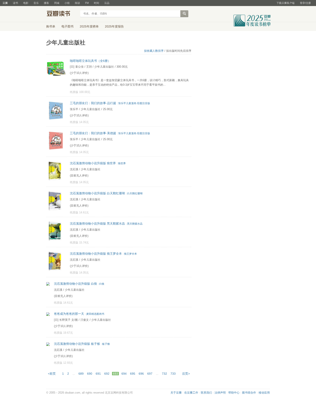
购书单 (50, 26)
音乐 (36, 3)
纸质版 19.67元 (63, 332)
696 (141, 373)
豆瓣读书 (61, 14)
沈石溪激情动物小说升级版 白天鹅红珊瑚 (106, 193)
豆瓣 (5, 3)
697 (149, 373)
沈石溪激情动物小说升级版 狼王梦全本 (103, 253)
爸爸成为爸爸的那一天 (79, 313)
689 (81, 373)
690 (89, 373)
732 (164, 373)
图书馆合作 (249, 392)
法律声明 (220, 392)
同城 (56, 3)
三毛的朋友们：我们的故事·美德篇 (110, 133)
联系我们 (206, 392)
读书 (15, 3)
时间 (96, 3)
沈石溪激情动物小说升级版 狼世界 (98, 163)
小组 (67, 3)
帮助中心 (233, 392)
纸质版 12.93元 (63, 362)
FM (87, 3)
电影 (25, 3)
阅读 (77, 3)
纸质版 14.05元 (79, 122)
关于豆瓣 (176, 392)
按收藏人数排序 (154, 50)
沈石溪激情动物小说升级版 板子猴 (82, 343)
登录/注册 (305, 3)
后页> (186, 373)
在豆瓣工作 (191, 392)
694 (124, 373)
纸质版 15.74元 (79, 242)
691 (98, 373)
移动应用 (264, 392)
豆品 (106, 3)
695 (132, 373)
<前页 (52, 373)
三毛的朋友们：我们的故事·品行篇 (110, 103)
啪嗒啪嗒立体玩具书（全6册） (90, 60)
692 (106, 373)
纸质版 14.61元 (79, 212)
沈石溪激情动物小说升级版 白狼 (79, 283)
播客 (46, 3)
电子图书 (67, 26)
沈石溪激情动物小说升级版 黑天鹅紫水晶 (106, 223)
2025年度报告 (114, 26)
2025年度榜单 (89, 26)
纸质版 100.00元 (80, 92)
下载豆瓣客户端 (285, 3)
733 (173, 373)
